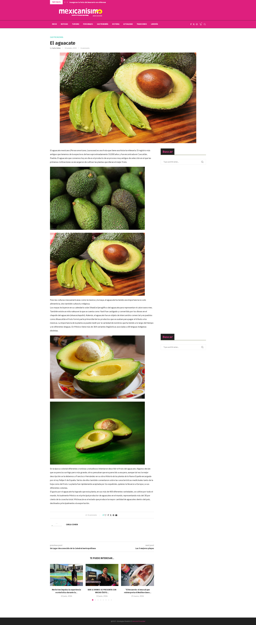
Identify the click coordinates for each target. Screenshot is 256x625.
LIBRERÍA (154, 24)
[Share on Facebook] (108, 515)
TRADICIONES (142, 24)
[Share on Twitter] (111, 515)
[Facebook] (190, 24)
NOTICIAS (64, 24)
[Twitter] (194, 24)
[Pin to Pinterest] (113, 515)
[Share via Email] (116, 515)
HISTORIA (115, 24)
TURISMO (75, 24)
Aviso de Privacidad (138, 621)
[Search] (204, 24)
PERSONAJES (88, 24)
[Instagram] (197, 24)
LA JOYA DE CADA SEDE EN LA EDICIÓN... (84, 2)
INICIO (54, 24)
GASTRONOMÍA (102, 24)
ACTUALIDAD (128, 24)
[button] (65, 2)
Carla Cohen (56, 48)
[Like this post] (105, 515)
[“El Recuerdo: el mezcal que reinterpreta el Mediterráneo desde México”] (137, 575)
